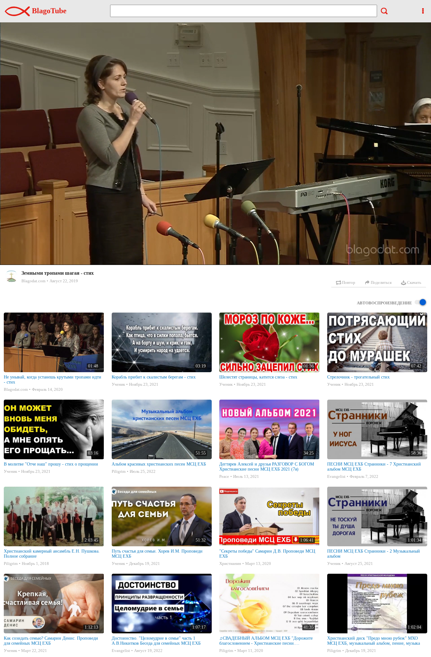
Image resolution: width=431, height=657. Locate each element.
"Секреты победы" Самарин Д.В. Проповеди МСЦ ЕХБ (267, 554)
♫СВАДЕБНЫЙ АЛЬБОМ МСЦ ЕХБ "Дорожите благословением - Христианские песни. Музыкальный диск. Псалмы (266, 641)
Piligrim (119, 471)
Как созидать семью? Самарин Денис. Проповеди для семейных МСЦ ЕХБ (51, 641)
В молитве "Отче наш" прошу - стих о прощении (51, 464)
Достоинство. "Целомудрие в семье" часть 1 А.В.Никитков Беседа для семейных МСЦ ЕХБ (156, 641)
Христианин (230, 563)
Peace (224, 476)
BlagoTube (48, 11)
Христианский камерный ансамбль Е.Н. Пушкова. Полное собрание (52, 554)
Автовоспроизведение (384, 303)
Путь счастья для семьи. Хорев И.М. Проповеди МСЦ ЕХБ (157, 554)
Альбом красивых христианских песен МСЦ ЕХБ (159, 464)
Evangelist (336, 476)
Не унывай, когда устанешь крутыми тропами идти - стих (52, 379)
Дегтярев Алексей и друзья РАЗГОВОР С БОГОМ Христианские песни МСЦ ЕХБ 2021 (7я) (266, 467)
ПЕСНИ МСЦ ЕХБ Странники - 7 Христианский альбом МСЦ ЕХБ (374, 467)
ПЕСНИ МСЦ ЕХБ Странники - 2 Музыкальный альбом (373, 554)
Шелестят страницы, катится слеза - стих (258, 377)
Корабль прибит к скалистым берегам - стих (154, 377)
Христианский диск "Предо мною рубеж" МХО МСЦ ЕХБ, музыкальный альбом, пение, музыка (373, 641)
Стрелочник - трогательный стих (358, 377)
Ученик (118, 384)
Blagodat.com (33, 281)
